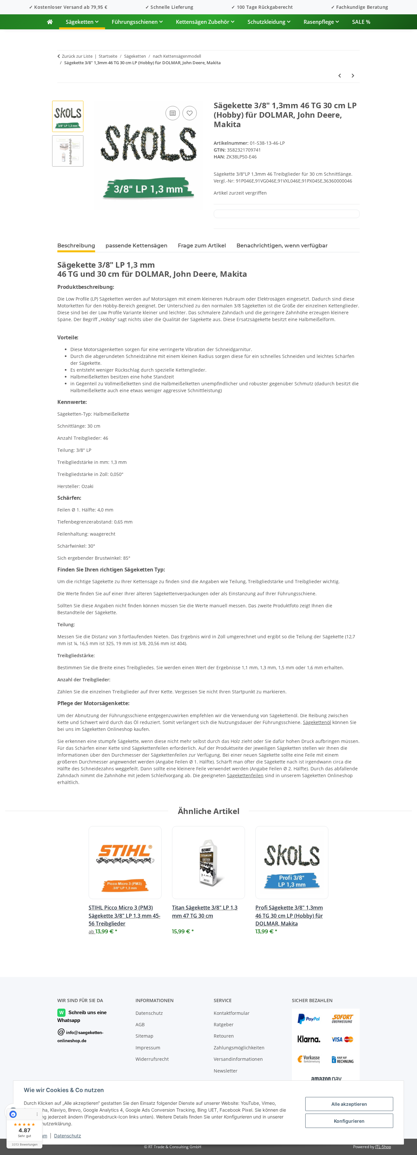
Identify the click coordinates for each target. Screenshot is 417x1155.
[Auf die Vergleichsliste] (172, 113)
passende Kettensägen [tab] (136, 246)
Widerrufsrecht (152, 1059)
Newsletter (225, 1071)
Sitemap (144, 1036)
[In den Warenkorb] (62, 97)
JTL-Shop (383, 1146)
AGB (140, 1024)
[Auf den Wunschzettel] (189, 113)
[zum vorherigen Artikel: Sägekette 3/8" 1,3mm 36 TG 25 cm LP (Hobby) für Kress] (339, 75)
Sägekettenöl (317, 722)
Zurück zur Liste (77, 56)
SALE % (361, 21)
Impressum (148, 1047)
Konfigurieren (349, 1121)
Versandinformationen (238, 1059)
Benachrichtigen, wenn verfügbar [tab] (282, 246)
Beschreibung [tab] (76, 246)
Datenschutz (67, 1135)
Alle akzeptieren (349, 1104)
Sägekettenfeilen (245, 775)
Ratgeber (224, 1024)
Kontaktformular (232, 1013)
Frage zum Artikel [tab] (202, 246)
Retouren (224, 1036)
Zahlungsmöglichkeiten (239, 1047)
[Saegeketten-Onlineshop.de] (49, 22)
